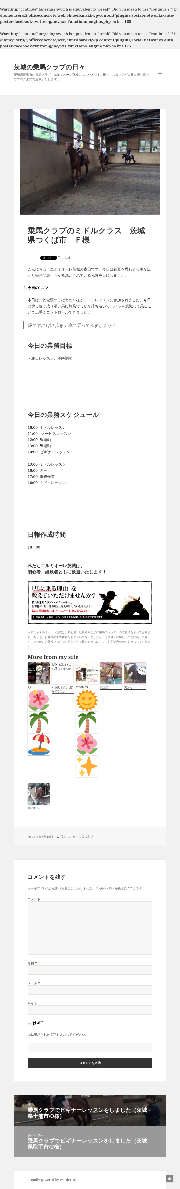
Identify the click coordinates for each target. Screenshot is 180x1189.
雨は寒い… (34, 808)
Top (169, 1178)
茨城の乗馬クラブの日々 (49, 67)
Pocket (64, 257)
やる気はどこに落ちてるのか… (62, 689)
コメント (34, 899)
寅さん (128, 687)
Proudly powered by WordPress (52, 1180)
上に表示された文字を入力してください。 (58, 1034)
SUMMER (82, 687)
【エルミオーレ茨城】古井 (78, 837)
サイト (32, 1003)
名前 (32, 963)
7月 (30, 687)
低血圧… (105, 687)
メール (34, 983)
